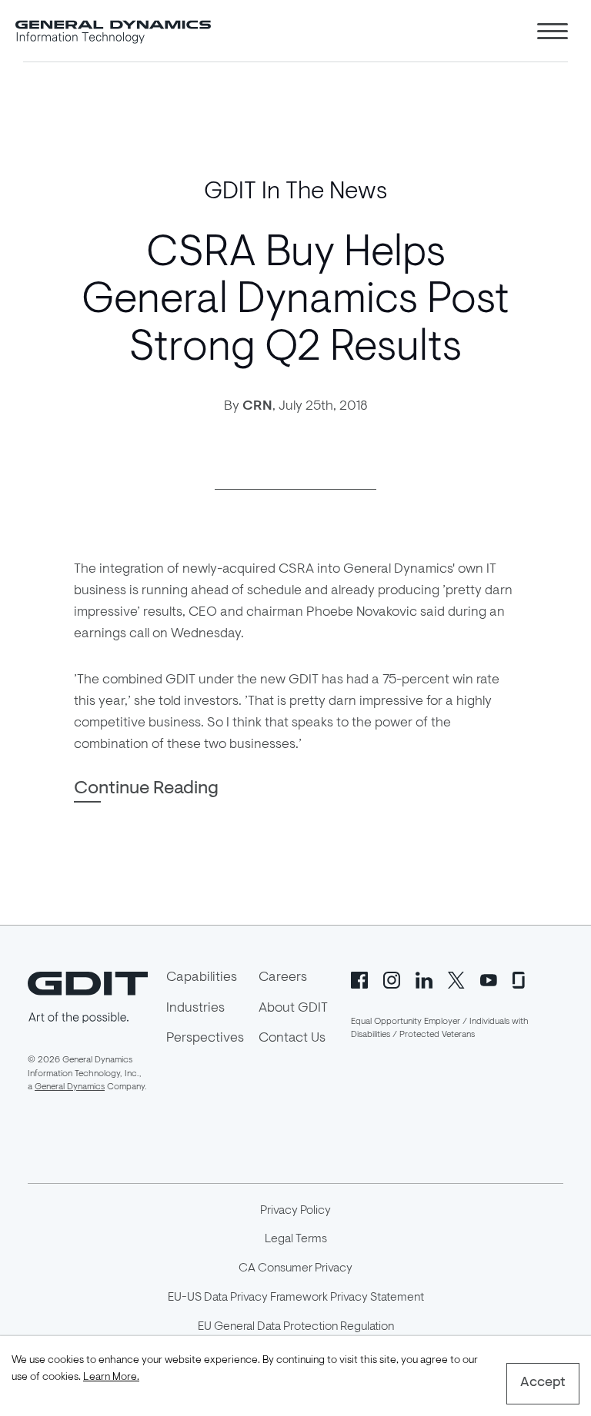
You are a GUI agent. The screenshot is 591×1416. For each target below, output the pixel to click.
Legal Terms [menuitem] (296, 1239)
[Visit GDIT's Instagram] (391, 979)
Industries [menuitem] (195, 1008)
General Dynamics (70, 1087)
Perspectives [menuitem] (205, 1038)
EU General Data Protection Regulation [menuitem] (296, 1327)
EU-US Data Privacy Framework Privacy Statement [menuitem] (296, 1297)
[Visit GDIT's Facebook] (359, 979)
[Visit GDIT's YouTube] (488, 979)
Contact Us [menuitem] (292, 1038)
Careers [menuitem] (283, 978)
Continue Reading (146, 788)
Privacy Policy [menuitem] (295, 1211)
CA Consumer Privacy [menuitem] (295, 1268)
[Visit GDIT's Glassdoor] (521, 979)
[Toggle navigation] (552, 31)
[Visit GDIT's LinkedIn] (424, 979)
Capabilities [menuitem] (201, 978)
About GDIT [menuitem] (293, 1008)
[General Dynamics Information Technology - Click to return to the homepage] (113, 30)
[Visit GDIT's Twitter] (456, 979)
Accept (543, 1383)
